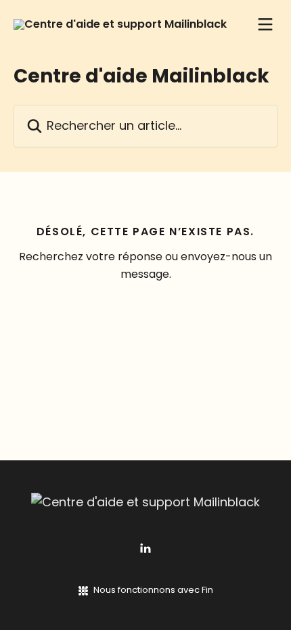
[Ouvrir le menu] (265, 24)
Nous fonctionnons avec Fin (153, 589)
